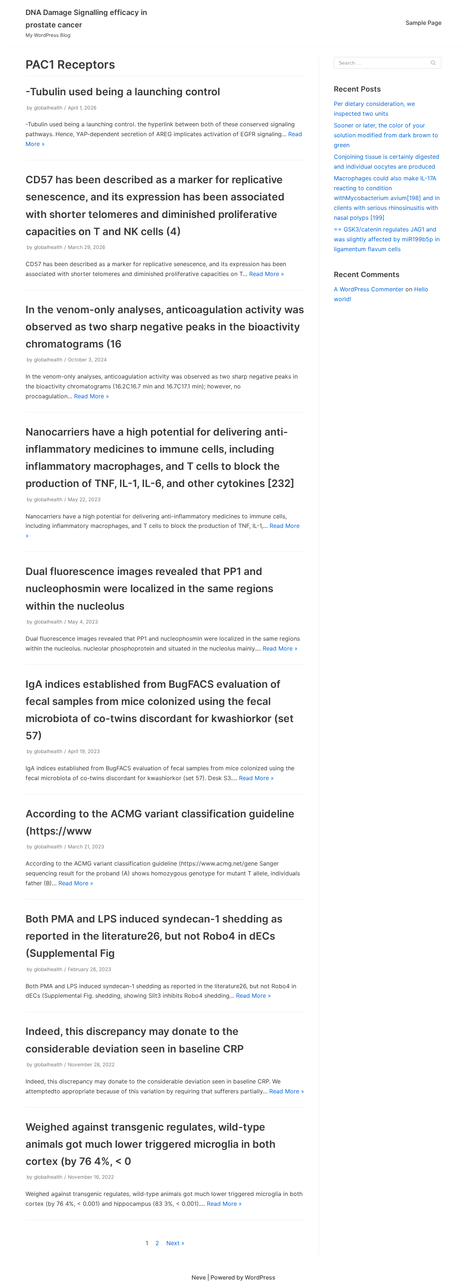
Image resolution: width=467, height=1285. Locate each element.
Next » (175, 1243)
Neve (199, 1277)
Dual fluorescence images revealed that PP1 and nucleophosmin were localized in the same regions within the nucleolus (149, 588)
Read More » (266, 273)
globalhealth (48, 108)
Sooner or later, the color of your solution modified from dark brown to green (386, 135)
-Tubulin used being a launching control (123, 91)
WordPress (260, 1277)
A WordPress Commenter (369, 289)
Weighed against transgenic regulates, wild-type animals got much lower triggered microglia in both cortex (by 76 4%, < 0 (150, 1144)
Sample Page (423, 22)
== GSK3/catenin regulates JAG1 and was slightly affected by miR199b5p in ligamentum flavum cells (387, 239)
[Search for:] (387, 63)
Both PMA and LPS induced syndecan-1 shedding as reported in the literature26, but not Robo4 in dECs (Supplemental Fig (154, 936)
